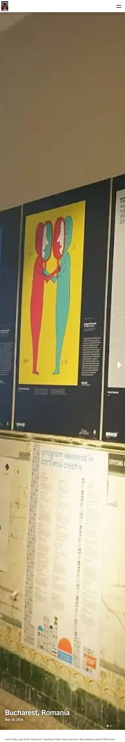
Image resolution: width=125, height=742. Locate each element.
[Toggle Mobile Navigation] (119, 6)
